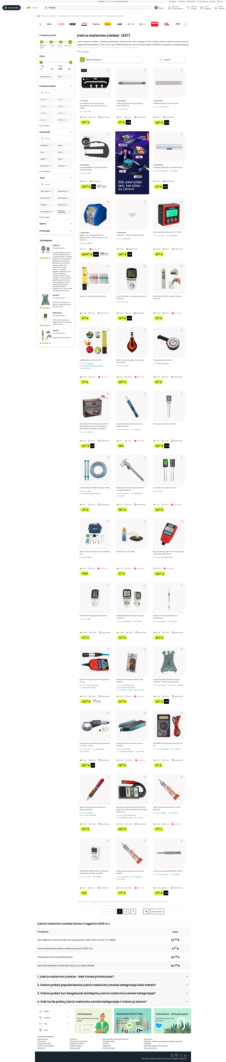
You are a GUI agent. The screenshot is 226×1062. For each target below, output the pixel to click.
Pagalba (174, 1)
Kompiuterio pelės (44, 1043)
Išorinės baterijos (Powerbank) (156, 1046)
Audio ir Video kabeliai (45, 1046)
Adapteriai (107, 1046)
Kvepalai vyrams (109, 1041)
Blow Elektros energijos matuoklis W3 (93, 616)
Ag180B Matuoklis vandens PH (90, 360)
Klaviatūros (148, 1039)
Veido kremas (42, 1039)
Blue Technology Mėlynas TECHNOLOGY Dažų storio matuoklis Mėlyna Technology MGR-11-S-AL (131, 809)
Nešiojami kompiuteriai (78, 1041)
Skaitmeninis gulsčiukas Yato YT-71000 (167, 232)
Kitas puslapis (157, 911)
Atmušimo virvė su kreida (125, 551)
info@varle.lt (123, 1)
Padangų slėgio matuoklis (162, 360)
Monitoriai (41, 1048)
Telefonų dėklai (75, 1046)
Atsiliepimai (192, 1)
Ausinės (106, 1043)
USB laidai (147, 1043)
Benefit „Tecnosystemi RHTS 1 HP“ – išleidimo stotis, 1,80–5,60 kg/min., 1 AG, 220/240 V (94, 237)
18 (146, 911)
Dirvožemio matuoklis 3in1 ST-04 (164, 424)
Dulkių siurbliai (75, 1048)
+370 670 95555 (110, 1)
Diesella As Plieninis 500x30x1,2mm (165, 103)
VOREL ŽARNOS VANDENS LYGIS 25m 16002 (95, 488)
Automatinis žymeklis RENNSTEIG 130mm (168, 871)
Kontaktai (182, 1)
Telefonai (73, 1039)
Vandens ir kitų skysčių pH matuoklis (93, 296)
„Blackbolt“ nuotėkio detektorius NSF (130, 235)
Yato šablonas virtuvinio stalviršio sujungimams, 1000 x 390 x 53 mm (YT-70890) (93, 105)
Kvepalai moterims (77, 1043)
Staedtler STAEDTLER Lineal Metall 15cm (167, 167)
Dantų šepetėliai (150, 1048)
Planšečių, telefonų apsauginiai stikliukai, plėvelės (163, 1041)
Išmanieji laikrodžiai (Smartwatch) (115, 1039)
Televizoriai (41, 1041)
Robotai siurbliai (109, 1048)
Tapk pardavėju (204, 1)
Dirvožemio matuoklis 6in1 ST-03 (164, 488)
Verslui (214, 1)
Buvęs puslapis (109, 911)
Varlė (221, 1)
